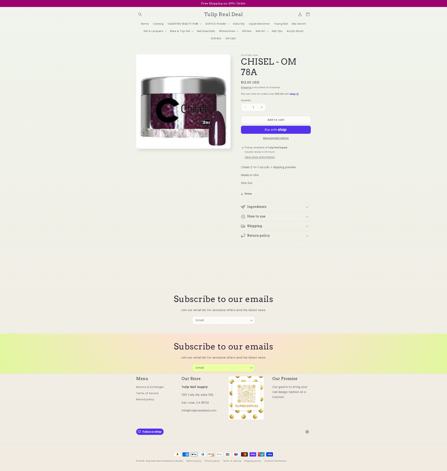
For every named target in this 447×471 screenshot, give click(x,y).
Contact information (275, 460)
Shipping (246, 87)
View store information (260, 157)
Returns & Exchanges (150, 387)
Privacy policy (212, 460)
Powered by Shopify (172, 460)
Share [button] (248, 193)
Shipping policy (252, 460)
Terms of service (232, 460)
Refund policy (145, 399)
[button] (140, 14)
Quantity (246, 100)
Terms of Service (147, 393)
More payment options (276, 138)
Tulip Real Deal (153, 460)
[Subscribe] (251, 320)
